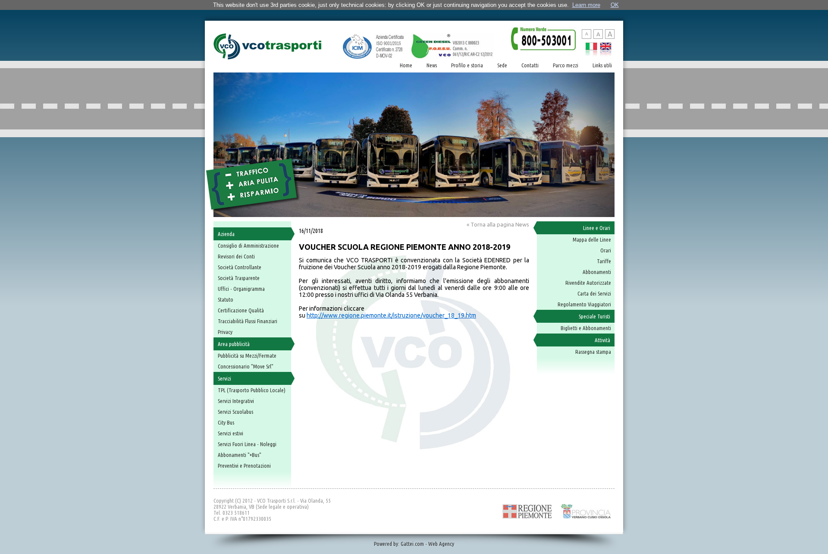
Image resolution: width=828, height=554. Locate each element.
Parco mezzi (565, 65)
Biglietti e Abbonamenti (586, 328)
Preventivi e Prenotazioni (244, 466)
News (432, 65)
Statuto (225, 299)
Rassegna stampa (593, 352)
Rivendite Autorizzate (588, 283)
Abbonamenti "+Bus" (239, 455)
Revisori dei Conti (236, 256)
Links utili (602, 65)
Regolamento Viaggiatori (584, 304)
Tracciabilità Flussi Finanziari (247, 321)
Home (406, 65)
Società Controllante (239, 267)
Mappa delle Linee (592, 239)
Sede (502, 65)
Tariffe (604, 261)
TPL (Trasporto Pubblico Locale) (251, 390)
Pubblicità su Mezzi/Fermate (247, 356)
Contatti (530, 65)
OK (615, 5)
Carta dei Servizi (594, 293)
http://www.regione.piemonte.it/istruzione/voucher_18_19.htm (391, 315)
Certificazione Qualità (241, 310)
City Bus (226, 422)
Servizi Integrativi (236, 401)
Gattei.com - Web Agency (427, 544)
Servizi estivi (230, 433)
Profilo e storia (467, 65)
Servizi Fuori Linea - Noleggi (247, 444)
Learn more (586, 5)
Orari (605, 250)
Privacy (225, 332)
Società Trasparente (239, 278)
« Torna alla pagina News (498, 224)
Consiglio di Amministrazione (248, 245)
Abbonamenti (597, 272)
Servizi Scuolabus (235, 412)
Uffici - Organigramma (241, 289)
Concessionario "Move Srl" (245, 366)
